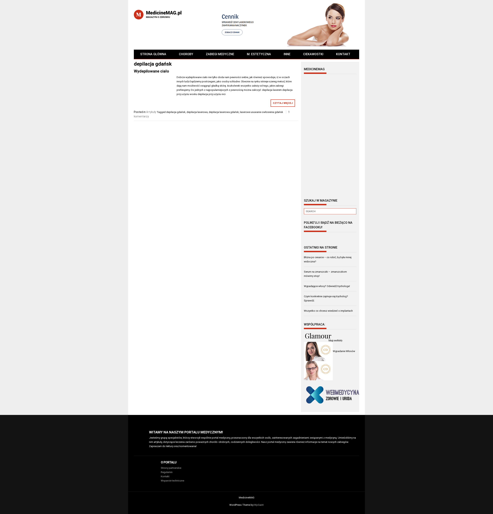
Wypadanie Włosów (344, 351)
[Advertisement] (330, 134)
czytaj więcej (283, 103)
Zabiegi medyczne (220, 54)
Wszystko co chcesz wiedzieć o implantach (328, 310)
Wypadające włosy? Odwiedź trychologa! (327, 286)
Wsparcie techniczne (172, 480)
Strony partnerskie (171, 467)
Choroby (186, 54)
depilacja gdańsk (175, 112)
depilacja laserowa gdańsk (224, 112)
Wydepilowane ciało (151, 71)
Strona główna (153, 54)
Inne (287, 54)
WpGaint (259, 504)
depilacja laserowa (197, 112)
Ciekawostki (313, 54)
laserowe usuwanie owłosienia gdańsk (261, 112)
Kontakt (343, 54)
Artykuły (151, 111)
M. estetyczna (259, 54)
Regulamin (167, 472)
